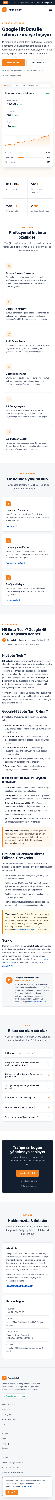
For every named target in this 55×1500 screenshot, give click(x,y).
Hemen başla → (13, 600)
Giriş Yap (5, 1443)
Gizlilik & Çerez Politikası (12, 1472)
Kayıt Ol (5, 1439)
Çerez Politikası (28, 1487)
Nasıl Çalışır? (7, 1414)
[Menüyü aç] (50, 9)
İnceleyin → (47, 3)
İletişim (5, 1448)
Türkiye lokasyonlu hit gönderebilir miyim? (27, 1086)
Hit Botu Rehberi (9, 1419)
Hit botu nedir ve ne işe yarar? (27, 1053)
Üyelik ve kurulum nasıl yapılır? (27, 1097)
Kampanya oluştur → (15, 563)
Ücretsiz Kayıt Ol (13, 62)
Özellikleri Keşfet (38, 62)
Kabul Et (11, 1492)
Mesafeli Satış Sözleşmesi (25, 929)
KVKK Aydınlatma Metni (11, 1467)
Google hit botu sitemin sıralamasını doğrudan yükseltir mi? (27, 1063)
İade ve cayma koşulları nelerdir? (27, 1107)
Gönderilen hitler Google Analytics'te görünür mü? (27, 1075)
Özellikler (6, 1410)
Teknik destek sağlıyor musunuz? (27, 1117)
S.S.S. (4, 1424)
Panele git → (12, 526)
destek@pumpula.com (37, 1002)
